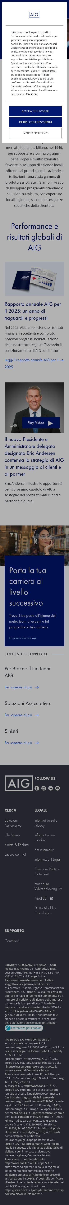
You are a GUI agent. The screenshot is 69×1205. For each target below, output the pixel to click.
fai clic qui (31, 94)
